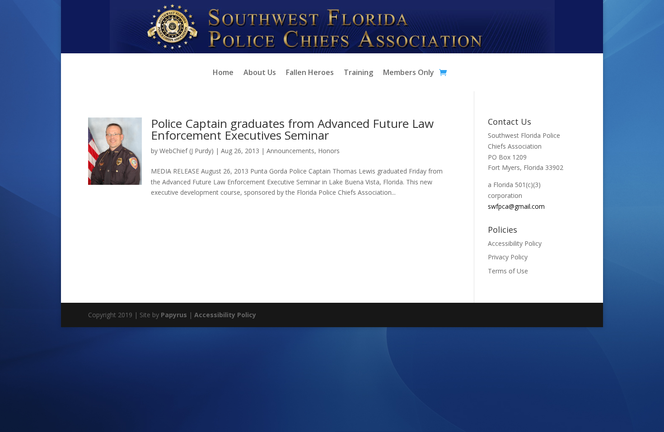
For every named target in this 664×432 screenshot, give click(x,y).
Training (358, 73)
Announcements (290, 150)
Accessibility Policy (515, 243)
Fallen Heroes (310, 73)
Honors (329, 150)
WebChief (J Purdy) (186, 150)
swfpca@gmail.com (516, 206)
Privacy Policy (508, 257)
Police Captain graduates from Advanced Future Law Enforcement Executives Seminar (292, 129)
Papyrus (174, 314)
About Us (259, 73)
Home (223, 73)
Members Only (408, 73)
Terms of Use (508, 271)
